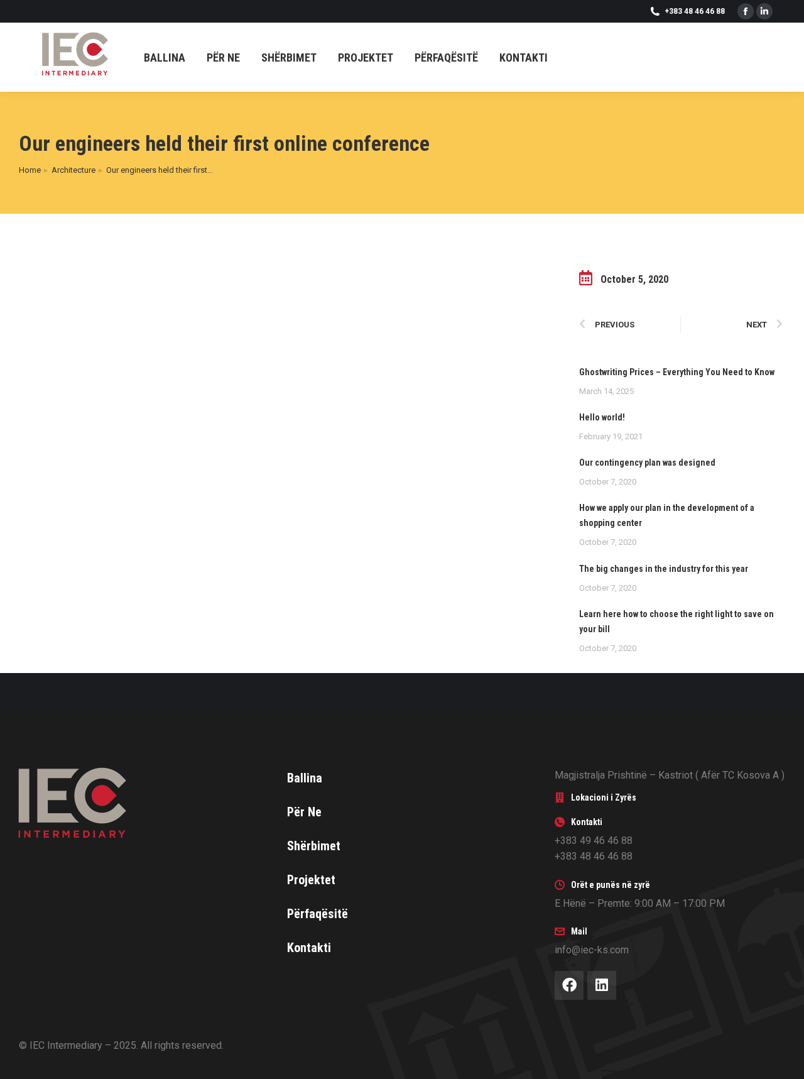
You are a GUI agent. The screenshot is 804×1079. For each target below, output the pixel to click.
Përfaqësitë (317, 913)
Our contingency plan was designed (647, 462)
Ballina (304, 778)
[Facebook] (569, 985)
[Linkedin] (601, 985)
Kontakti (309, 947)
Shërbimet (313, 845)
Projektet (311, 879)
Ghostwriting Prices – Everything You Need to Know (676, 372)
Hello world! (602, 417)
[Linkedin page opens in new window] (764, 11)
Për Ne (304, 811)
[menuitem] (164, 57)
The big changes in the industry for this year (663, 569)
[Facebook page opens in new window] (745, 11)
